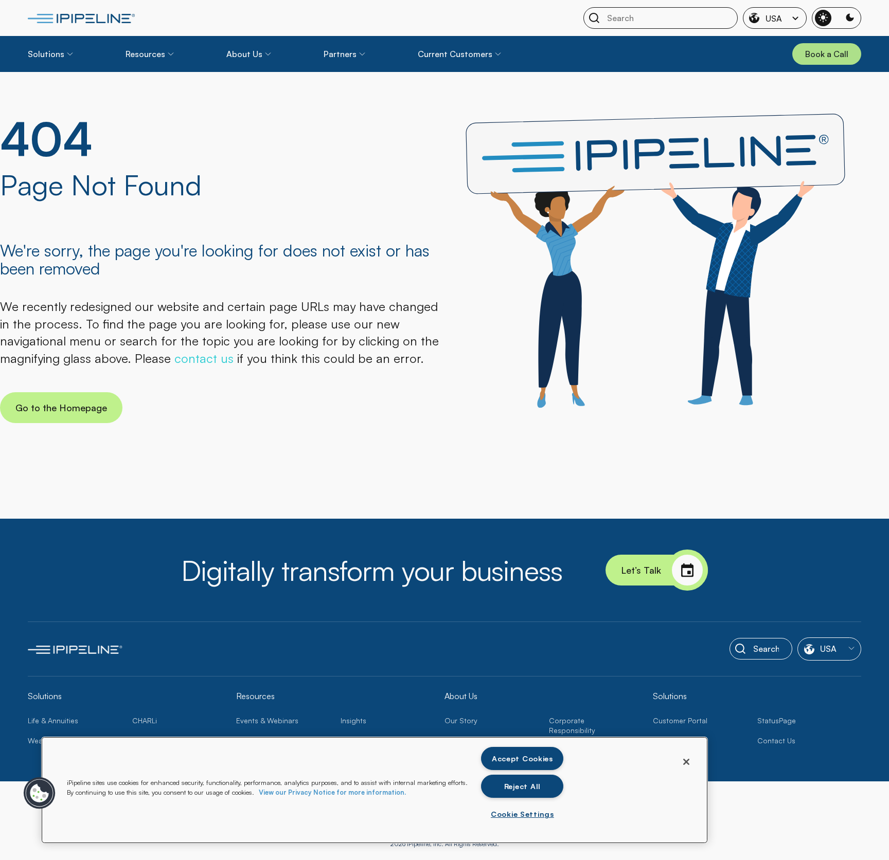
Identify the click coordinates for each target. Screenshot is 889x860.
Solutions (46, 54)
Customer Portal (680, 720)
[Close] (686, 762)
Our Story (460, 720)
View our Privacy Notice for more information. (332, 792)
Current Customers (455, 54)
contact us (204, 358)
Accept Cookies (522, 758)
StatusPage (776, 720)
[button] (39, 793)
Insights (353, 720)
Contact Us (776, 740)
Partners (340, 54)
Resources (145, 54)
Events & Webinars (267, 720)
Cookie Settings (522, 813)
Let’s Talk (641, 570)
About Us (244, 54)
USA (774, 18)
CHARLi (144, 720)
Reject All (522, 786)
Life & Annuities (53, 720)
